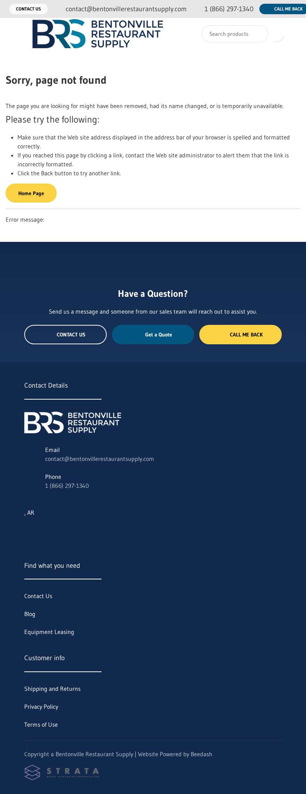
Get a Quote (158, 334)
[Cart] (292, 34)
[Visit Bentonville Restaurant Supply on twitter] (27, 530)
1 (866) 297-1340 (67, 485)
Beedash (201, 754)
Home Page (31, 193)
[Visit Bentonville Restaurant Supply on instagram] (43, 530)
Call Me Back (246, 334)
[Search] (257, 33)
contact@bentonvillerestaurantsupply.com (99, 458)
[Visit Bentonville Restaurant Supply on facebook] (59, 530)
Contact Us (28, 9)
